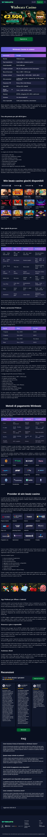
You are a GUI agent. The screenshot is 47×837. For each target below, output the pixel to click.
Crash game (28, 185)
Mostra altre (23, 729)
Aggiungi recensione (38, 678)
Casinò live (16, 185)
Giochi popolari (5, 185)
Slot (40, 185)
